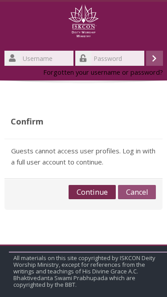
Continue (92, 192)
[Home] (83, 23)
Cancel (137, 192)
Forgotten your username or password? (103, 72)
